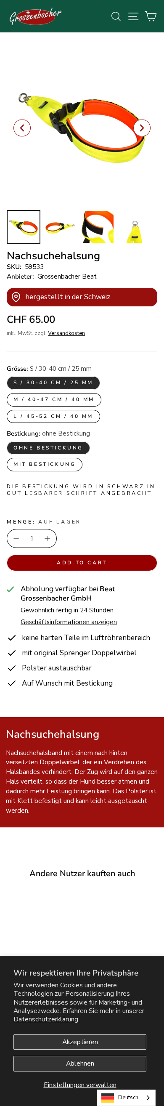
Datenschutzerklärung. (46, 1019)
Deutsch (128, 1097)
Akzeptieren (80, 1042)
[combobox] (126, 1098)
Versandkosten (66, 333)
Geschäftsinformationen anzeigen (69, 622)
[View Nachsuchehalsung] (23, 227)
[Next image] (142, 128)
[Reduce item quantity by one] (16, 538)
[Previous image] (22, 128)
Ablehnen (80, 1063)
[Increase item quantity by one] (47, 538)
